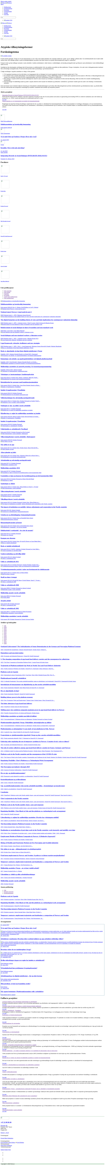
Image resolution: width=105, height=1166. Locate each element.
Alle (5, 625)
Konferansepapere (8, 893)
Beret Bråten (11, 1142)
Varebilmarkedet (6, 1039)
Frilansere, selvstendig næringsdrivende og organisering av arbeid (19, 1045)
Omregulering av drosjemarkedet (10, 1032)
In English (6, 295)
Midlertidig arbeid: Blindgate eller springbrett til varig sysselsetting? (19, 1096)
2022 (5, 633)
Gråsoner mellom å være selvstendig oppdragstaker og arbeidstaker (19, 1001)
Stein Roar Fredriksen (6, 1145)
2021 (5, 634)
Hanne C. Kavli (5, 1132)
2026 (5, 627)
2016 (5, 642)
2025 (5, 628)
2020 (5, 636)
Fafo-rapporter (7, 291)
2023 (5, 631)
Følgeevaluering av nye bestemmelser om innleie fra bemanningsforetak (20, 101)
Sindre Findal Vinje (6, 1149)
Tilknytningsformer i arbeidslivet (10, 1103)
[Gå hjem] (6, 3)
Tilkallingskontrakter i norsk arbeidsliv (12, 1110)
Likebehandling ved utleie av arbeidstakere (13, 1079)
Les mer (4, 99)
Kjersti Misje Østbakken (7, 1138)
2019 (5, 637)
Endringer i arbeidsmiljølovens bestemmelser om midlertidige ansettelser (21, 1064)
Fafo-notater (7, 292)
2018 (5, 639)
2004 (5, 643)
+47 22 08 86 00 (6, 1122)
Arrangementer (8, 11)
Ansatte (6, 13)
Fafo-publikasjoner (9, 298)
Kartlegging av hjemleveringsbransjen (12, 1015)
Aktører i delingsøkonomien (9, 1071)
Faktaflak (6, 294)
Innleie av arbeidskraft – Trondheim (11, 1010)
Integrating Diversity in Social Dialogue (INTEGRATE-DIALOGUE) (20, 95)
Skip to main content (6, 1)
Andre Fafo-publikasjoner (10, 296)
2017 (5, 640)
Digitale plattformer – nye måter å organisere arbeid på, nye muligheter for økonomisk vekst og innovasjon (29, 1050)
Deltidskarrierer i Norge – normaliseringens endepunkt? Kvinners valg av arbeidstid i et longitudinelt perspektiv (31, 1088)
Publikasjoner (7, 7)
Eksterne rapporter (8, 891)
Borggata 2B (4, 1125)
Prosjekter (6, 10)
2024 (5, 630)
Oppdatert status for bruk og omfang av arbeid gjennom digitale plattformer (21, 1006)
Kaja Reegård (4, 1142)
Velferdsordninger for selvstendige (11, 1023)
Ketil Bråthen (20, 1142)
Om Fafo (6, 14)
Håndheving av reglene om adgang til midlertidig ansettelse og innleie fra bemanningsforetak (26, 1057)
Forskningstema (8, 8)
